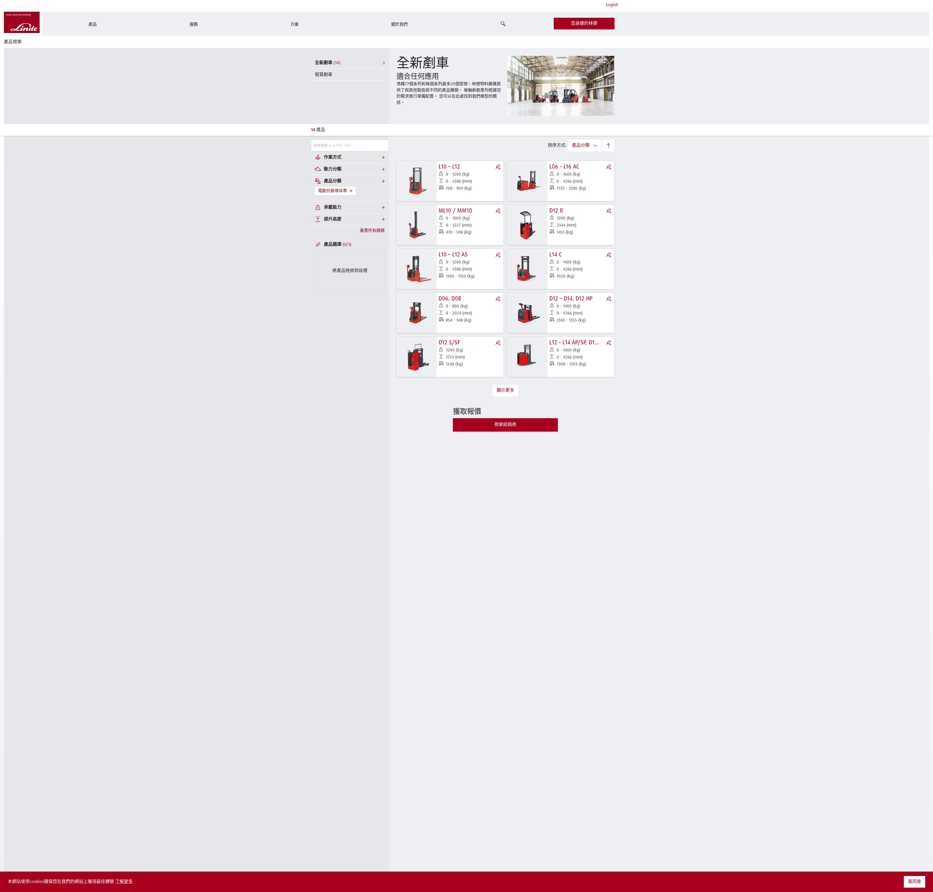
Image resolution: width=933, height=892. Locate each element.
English (612, 5)
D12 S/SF (449, 343)
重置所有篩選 (372, 231)
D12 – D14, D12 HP (571, 299)
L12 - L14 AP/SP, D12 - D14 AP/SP (588, 343)
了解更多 (124, 882)
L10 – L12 (449, 167)
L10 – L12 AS (453, 255)
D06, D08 (450, 299)
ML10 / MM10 (455, 211)
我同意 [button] (914, 882)
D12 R (556, 211)
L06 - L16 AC (564, 167)
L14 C (555, 255)
